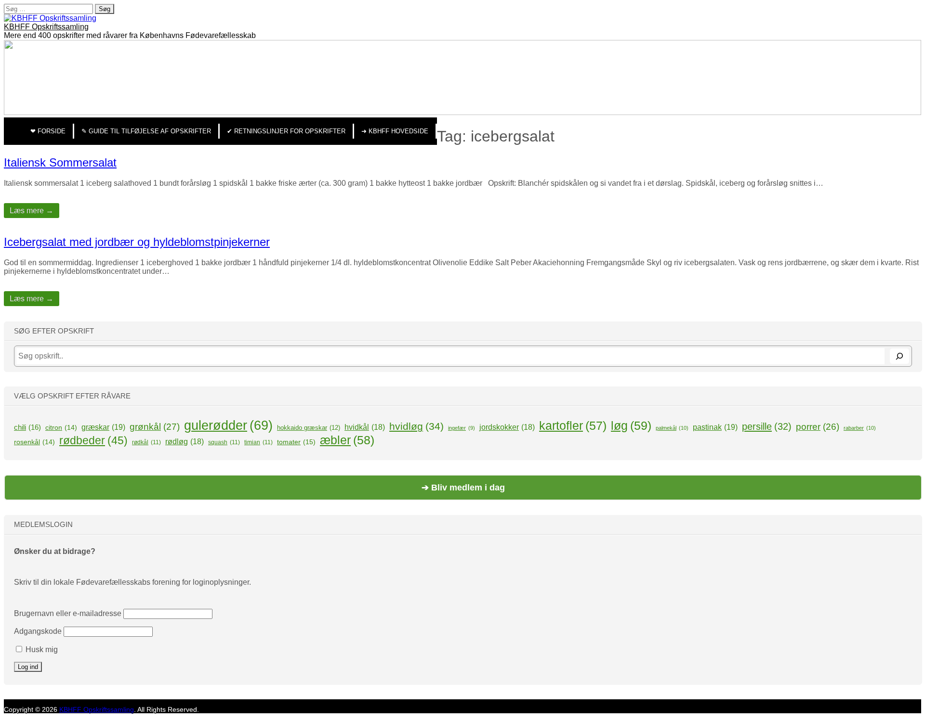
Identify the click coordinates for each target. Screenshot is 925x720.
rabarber (860, 428)
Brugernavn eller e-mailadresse (67, 613)
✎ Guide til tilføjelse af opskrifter (146, 131)
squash (224, 442)
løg (631, 425)
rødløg (184, 441)
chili (27, 427)
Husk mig (41, 649)
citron (61, 427)
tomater (296, 442)
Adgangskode (38, 631)
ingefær (461, 428)
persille (767, 426)
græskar (103, 427)
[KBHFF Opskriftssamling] (50, 18)
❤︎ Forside (48, 131)
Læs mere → (31, 210)
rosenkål (34, 442)
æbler (347, 440)
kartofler (573, 425)
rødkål (146, 442)
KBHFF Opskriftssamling (46, 27)
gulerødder (228, 425)
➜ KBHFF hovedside (394, 131)
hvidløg (416, 426)
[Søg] (899, 356)
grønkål (155, 427)
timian (258, 442)
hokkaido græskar (308, 427)
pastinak (715, 427)
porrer (817, 427)
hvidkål (364, 427)
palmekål (672, 428)
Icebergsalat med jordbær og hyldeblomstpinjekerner (137, 241)
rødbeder (93, 440)
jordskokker (507, 427)
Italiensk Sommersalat (60, 162)
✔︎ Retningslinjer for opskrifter (286, 131)
